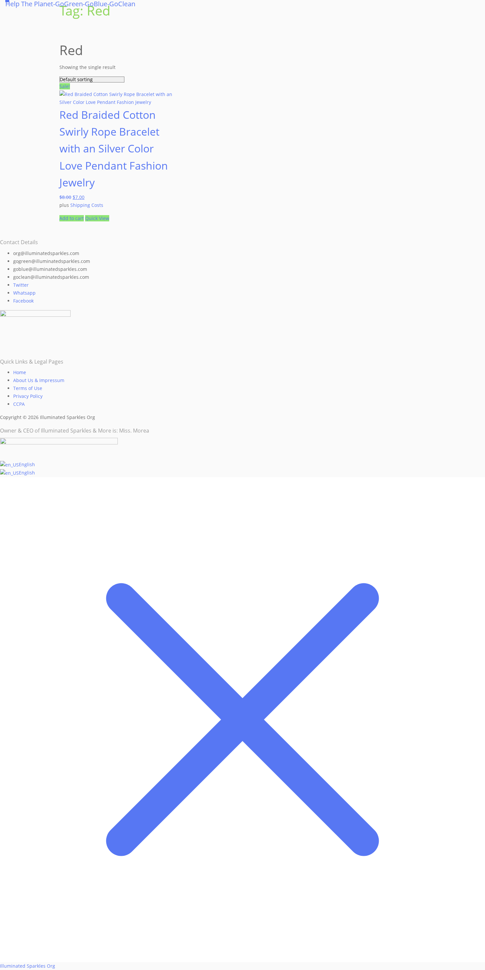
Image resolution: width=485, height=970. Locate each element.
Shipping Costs (86, 205)
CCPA (19, 404)
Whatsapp (24, 293)
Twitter (21, 285)
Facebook (23, 301)
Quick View (97, 218)
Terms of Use (27, 388)
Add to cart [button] (71, 218)
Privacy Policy (28, 396)
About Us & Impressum (38, 380)
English (27, 464)
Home (19, 372)
